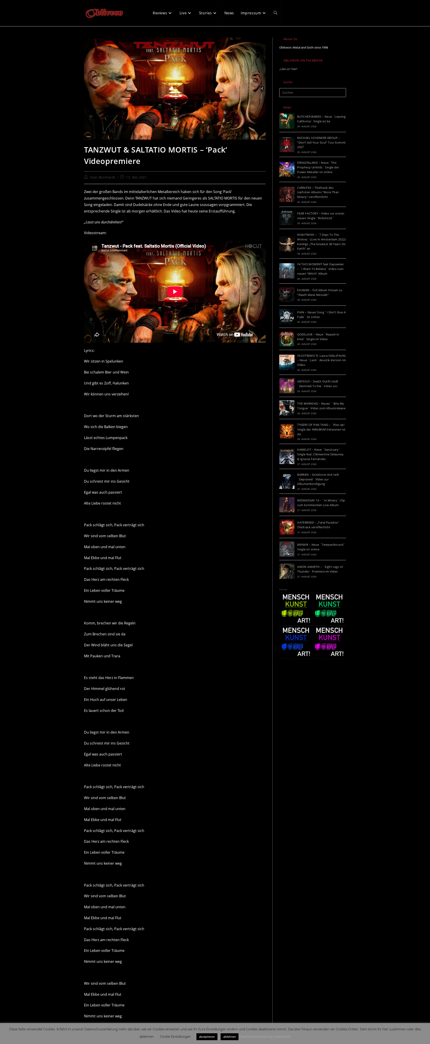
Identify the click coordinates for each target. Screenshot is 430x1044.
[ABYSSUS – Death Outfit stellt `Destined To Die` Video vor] (287, 385)
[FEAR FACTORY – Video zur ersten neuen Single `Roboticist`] (287, 217)
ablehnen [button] (229, 1037)
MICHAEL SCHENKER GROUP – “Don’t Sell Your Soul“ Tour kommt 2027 (321, 142)
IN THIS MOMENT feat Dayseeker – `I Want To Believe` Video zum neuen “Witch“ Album (320, 269)
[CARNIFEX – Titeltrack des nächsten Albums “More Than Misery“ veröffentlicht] (287, 194)
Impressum (282, 1036)
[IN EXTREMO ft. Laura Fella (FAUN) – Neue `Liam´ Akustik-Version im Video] (287, 362)
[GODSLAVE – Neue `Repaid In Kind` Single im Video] (287, 338)
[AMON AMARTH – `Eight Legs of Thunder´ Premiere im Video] (287, 571)
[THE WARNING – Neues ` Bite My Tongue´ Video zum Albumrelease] (287, 408)
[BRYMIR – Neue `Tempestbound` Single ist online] (287, 549)
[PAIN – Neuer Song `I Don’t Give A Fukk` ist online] (287, 316)
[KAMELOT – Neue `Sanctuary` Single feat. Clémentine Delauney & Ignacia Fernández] (287, 456)
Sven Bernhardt (102, 177)
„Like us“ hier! (288, 69)
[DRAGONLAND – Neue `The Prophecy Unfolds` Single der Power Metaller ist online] (287, 169)
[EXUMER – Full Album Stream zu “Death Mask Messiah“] (287, 294)
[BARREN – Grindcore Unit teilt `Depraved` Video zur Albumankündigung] (287, 481)
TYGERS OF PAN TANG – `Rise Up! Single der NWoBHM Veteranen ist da (321, 429)
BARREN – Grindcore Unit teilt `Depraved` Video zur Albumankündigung (318, 479)
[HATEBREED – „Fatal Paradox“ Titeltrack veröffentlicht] (287, 527)
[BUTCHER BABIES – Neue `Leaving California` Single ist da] (287, 121)
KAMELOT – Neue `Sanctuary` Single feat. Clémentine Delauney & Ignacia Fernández (320, 454)
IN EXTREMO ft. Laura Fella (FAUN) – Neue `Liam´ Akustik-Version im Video (321, 360)
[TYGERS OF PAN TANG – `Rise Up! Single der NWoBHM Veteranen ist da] (287, 431)
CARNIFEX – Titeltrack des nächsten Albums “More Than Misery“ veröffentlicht (318, 192)
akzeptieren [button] (207, 1037)
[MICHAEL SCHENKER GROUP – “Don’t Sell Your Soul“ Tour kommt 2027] (287, 144)
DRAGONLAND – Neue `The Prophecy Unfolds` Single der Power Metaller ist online (318, 167)
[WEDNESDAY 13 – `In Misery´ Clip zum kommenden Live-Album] (287, 504)
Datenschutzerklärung (256, 1036)
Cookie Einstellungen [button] (175, 1036)
